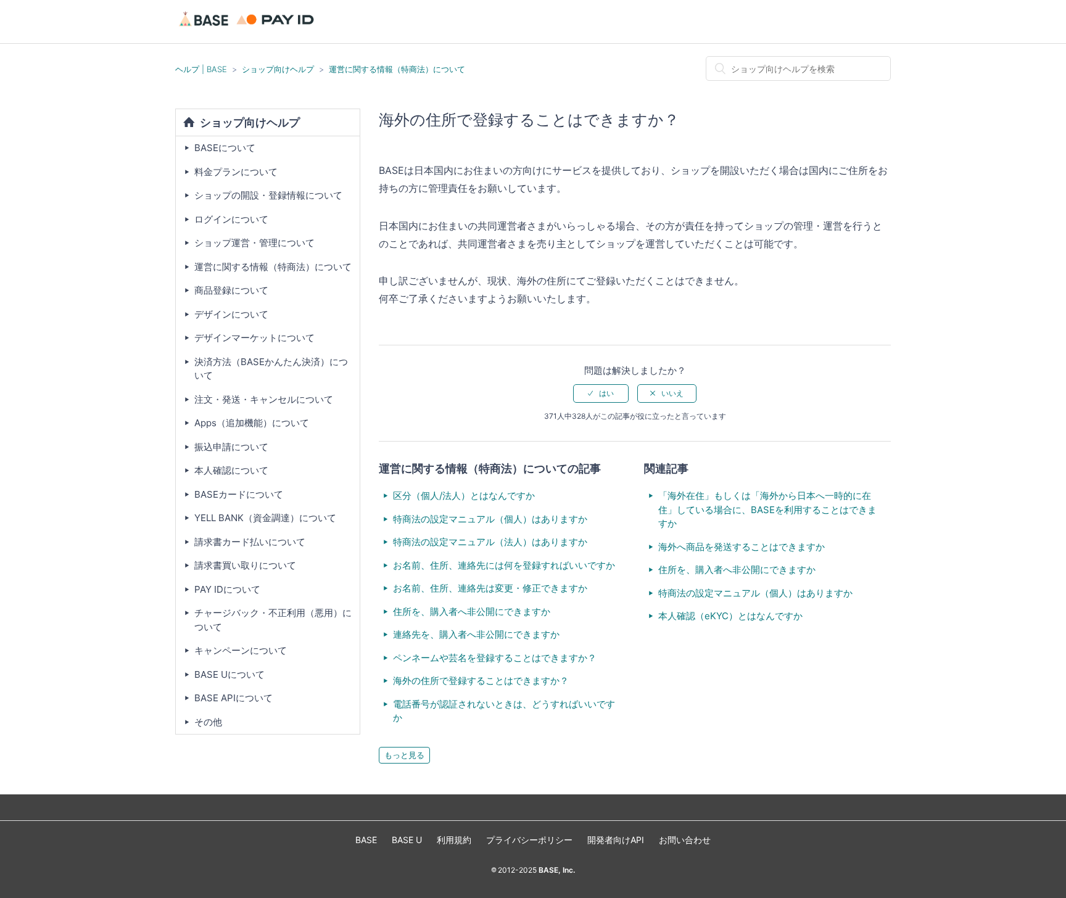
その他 (208, 722)
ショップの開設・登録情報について (268, 195)
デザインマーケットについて (254, 338)
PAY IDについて (227, 589)
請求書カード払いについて (249, 542)
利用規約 (454, 839)
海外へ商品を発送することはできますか (741, 547)
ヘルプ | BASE (201, 69)
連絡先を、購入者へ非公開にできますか (476, 634)
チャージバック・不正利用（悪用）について (273, 620)
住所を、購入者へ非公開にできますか (471, 611)
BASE (366, 839)
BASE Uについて (229, 674)
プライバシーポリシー (529, 839)
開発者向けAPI (615, 839)
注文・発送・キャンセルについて (263, 399)
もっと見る (404, 755)
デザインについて (231, 314)
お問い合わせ (685, 839)
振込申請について (231, 447)
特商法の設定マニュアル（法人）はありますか (490, 542)
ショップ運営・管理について (254, 243)
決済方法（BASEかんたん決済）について (271, 369)
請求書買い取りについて (245, 565)
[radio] (601, 393)
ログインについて (231, 219)
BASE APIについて (233, 698)
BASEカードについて (238, 494)
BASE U (407, 839)
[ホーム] (248, 27)
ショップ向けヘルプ (278, 69)
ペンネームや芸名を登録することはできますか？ (495, 658)
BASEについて (224, 148)
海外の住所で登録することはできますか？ (481, 680)
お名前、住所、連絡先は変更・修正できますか (490, 588)
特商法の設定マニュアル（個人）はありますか (490, 519)
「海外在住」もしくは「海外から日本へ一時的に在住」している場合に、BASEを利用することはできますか (767, 509)
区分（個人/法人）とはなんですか (464, 495)
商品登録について (231, 290)
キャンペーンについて (240, 650)
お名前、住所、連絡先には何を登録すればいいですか (504, 565)
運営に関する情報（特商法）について (397, 69)
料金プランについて (236, 172)
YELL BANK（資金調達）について (265, 518)
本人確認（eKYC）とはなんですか (730, 616)
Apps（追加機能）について (251, 423)
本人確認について (231, 470)
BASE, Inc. (556, 870)
